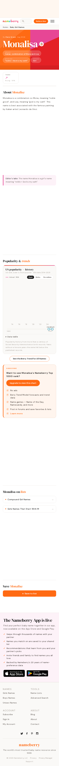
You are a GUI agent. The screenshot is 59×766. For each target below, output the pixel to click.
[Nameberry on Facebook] (26, 733)
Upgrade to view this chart (23, 383)
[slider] (49, 329)
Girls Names (9, 693)
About (34, 719)
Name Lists (36, 693)
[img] (29, 304)
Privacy (33, 758)
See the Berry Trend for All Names (29, 358)
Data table (12, 337)
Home (5, 27)
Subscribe (41, 21)
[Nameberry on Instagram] (37, 733)
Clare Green (10, 37)
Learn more (16, 413)
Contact (35, 724)
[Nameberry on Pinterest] (32, 733)
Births (38, 277)
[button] (29, 593)
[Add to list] (41, 44)
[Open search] (26, 21)
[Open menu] (52, 21)
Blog (33, 714)
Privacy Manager (45, 758)
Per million (47, 277)
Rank (31, 277)
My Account (9, 724)
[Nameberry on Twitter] (21, 733)
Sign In (6, 719)
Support (29, 761)
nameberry (29, 744)
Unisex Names (10, 702)
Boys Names (9, 698)
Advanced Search (39, 698)
